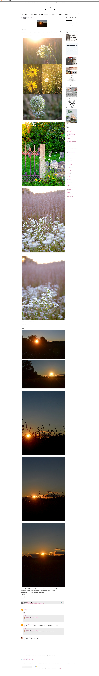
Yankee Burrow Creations (70, 157)
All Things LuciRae (69, 182)
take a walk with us (42, 603)
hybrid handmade (69, 160)
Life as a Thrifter (69, 173)
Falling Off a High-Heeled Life (71, 152)
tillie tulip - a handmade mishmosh (71, 148)
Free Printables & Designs (33, 14)
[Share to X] (34, 602)
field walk (24, 603)
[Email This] (32, 602)
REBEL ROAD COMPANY (70, 166)
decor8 (68, 155)
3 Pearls (68, 169)
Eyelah (24, 637)
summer (35, 603)
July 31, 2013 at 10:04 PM (34, 617)
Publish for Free (75, 31)
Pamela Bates (28, 617)
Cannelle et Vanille (69, 184)
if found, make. (69, 175)
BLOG (67, 163)
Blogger (60, 668)
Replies (25, 615)
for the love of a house (70, 145)
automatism (68, 138)
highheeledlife (25, 624)
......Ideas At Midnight (70, 196)
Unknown (24, 609)
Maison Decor (69, 143)
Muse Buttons (59, 14)
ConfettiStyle (68, 192)
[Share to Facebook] (35, 602)
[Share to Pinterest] (36, 602)
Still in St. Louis (69, 181)
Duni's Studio (69, 131)
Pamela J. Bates (27, 603)
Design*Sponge (69, 146)
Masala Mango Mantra (70, 158)
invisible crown (69, 149)
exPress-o (68, 151)
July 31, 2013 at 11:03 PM (29, 637)
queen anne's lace (31, 603)
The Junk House (69, 176)
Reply (24, 613)
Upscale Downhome (69, 189)
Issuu (69, 31)
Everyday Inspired (69, 172)
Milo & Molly (68, 185)
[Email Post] (31, 602)
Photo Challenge (52, 14)
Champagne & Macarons (70, 170)
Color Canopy (69, 154)
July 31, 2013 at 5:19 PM (29, 609)
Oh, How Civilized (69, 164)
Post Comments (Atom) (27, 658)
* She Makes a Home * (70, 167)
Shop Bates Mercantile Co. (43, 14)
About (26, 14)
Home (22, 14)
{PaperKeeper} (69, 161)
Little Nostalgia (69, 179)
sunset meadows (38, 603)
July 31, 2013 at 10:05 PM (34, 630)
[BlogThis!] (33, 602)
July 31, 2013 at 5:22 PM (31, 624)
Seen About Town (66, 14)
